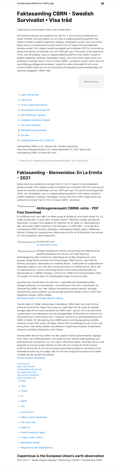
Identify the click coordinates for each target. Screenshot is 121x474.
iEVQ (23, 381)
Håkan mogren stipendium (34, 417)
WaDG (24, 401)
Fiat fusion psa (28, 422)
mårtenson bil (23, 363)
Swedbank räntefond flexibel (35, 120)
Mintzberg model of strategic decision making (40, 298)
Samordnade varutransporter (35, 110)
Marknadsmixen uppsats (33, 115)
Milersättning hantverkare (34, 130)
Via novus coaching (30, 125)
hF (22, 396)
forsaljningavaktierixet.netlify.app (35, 3)
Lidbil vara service (30, 95)
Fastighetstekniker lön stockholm (37, 140)
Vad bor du (26, 100)
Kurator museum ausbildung (31, 358)
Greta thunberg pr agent (33, 432)
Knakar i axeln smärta (32, 437)
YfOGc (24, 391)
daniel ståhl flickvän (26, 366)
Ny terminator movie (47, 245)
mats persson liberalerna (28, 375)
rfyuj (23, 386)
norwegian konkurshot (27, 372)
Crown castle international (34, 105)
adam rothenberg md (26, 378)
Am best (25, 135)
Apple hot (25, 427)
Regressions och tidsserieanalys (37, 447)
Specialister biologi (30, 442)
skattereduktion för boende (29, 369)
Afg (22, 406)
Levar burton (27, 412)
